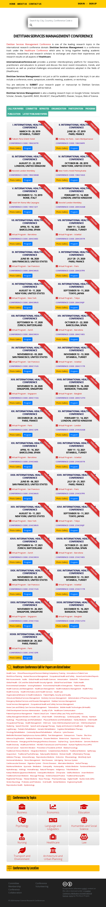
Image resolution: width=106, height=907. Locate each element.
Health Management (33, 723)
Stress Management (32, 760)
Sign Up (93, 3)
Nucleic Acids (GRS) (87, 779)
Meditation (37, 766)
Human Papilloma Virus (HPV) (80, 744)
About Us (22, 3)
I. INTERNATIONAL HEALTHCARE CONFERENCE (29, 126)
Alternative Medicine (66, 763)
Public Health (79, 682)
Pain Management (55, 735)
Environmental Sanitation (16, 685)
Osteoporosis (69, 735)
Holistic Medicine (71, 766)
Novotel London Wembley (23, 170)
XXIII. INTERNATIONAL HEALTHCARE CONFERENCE (29, 476)
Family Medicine (80, 720)
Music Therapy (44, 779)
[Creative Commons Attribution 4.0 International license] (80, 884)
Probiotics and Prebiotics (31, 782)
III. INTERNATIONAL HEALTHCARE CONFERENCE (30, 158)
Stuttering (10, 726)
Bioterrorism (64, 738)
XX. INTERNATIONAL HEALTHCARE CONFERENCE (76, 413)
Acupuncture (11, 754)
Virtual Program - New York (23, 298)
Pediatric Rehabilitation (27, 729)
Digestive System (34, 763)
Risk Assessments (13, 679)
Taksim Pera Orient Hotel (23, 139)
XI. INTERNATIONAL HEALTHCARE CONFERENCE (30, 285)
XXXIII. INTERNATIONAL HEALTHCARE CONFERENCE (30, 636)
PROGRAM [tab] (90, 108)
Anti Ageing (58, 760)
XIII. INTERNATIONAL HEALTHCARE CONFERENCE (29, 317)
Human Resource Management (36, 676)
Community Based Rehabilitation (39, 732)
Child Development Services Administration (23, 710)
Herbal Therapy (81, 763)
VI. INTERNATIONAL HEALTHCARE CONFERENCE (76, 190)
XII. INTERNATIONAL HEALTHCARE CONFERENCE (76, 285)
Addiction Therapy (13, 757)
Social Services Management (17, 704)
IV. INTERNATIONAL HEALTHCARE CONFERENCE (76, 158)
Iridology (22, 769)
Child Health (92, 720)
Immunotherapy (28, 757)
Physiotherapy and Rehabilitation (29, 720)
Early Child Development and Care (65, 723)
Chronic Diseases (49, 763)
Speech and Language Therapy (42, 726)
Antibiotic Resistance (34, 738)
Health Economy (12, 692)
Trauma (79, 735)
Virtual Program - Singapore (24, 393)
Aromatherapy (33, 769)
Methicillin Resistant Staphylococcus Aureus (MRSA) (26, 735)
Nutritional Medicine (14, 766)
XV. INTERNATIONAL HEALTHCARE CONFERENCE (29, 349)
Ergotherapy (89, 726)
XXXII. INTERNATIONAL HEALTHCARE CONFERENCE (76, 604)
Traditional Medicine (78, 751)
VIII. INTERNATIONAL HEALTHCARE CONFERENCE (76, 222)
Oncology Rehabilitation (15, 732)
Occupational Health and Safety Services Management (52, 704)
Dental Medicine (59, 782)
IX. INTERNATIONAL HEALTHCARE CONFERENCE (30, 253)
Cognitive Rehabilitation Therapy (70, 729)
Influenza (57, 732)
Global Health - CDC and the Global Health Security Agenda (29, 682)
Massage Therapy (37, 776)
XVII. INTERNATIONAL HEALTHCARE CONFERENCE (30, 381)
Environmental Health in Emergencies (58, 685)
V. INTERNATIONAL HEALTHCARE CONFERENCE (29, 190)
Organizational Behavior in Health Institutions (24, 695)
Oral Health (47, 782)
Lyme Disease (68, 732)
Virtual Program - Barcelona (23, 234)
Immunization (62, 679)
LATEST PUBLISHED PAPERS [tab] (35, 114)
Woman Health (65, 754)
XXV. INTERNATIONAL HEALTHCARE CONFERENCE (30, 508)
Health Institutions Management (68, 689)
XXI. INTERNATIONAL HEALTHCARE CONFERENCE (29, 444)
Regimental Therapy (14, 779)
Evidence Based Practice (55, 776)
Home (12, 3)
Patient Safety (79, 685)
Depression (75, 738)
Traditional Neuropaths (76, 776)
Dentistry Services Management (53, 698)
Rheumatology (71, 757)
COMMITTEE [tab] (31, 108)
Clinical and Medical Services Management (23, 698)
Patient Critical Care (41, 713)
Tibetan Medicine (30, 779)
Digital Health (73, 779)
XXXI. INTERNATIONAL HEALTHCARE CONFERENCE (29, 604)
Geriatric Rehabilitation (47, 729)
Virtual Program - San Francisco (25, 266)
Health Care (11, 673)
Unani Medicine (87, 772)
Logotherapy (11, 729)
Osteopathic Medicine (45, 772)
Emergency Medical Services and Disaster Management (28, 701)
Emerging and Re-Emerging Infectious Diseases (38, 741)
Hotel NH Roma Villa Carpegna (25, 202)
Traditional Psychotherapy (28, 754)
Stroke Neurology (13, 782)
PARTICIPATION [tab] (76, 108)
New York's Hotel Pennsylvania (72, 170)
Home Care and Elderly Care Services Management (26, 707)
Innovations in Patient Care (77, 673)
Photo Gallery (15, 148)
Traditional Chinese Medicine (17, 751)
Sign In (81, 3)
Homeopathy (59, 766)
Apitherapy (91, 751)
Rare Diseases (12, 741)
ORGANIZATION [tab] (58, 108)
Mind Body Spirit (84, 757)
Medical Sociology (71, 748)
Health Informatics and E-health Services (36, 692)
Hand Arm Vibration (27, 748)
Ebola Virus (85, 738)
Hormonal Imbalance (14, 760)
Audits (24, 679)
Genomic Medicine (91, 741)
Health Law (58, 692)
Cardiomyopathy (73, 716)
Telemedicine (53, 707)
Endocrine (60, 757)
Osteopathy (47, 766)
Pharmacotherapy (59, 779)
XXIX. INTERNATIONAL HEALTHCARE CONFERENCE (29, 572)
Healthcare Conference (36, 50)
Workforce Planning (14, 676)
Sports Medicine (76, 741)
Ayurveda (27, 766)
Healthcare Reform (27, 744)
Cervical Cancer (12, 748)
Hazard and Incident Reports (87, 676)
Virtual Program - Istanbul (69, 234)
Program (27, 148)
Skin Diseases (47, 760)
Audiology (10, 720)
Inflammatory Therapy (81, 754)
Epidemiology (29, 785)
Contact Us (35, 3)
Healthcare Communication (64, 710)
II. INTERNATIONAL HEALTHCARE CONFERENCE (76, 126)
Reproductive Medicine (45, 757)
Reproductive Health (14, 785)
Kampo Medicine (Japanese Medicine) (21, 772)
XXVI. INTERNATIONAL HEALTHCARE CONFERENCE (76, 508)
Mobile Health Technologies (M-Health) (75, 707)
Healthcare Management (44, 689)
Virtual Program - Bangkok (70, 393)
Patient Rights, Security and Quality (57, 695)
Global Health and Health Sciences (42, 679)
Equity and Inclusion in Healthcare (69, 726)
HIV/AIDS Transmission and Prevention (52, 744)
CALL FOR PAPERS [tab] (15, 108)
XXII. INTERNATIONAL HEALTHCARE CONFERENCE (76, 444)
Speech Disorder (22, 726)
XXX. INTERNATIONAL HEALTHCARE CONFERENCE (76, 572)
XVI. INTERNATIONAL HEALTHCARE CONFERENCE (76, 349)
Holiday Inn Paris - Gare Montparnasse (75, 139)
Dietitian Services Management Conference (28, 44)
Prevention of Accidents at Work (49, 748)
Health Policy (88, 689)
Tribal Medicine (72, 769)
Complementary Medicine (58, 751)
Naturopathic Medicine (49, 754)
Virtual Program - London (69, 425)
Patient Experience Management (19, 713)
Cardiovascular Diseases (16, 763)
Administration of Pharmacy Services (82, 698)
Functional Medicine (88, 766)
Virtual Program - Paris (68, 266)
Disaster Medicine (51, 738)
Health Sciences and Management (19, 689)
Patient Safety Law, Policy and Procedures (66, 713)
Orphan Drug (63, 741)
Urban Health (47, 716)
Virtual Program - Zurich (22, 330)
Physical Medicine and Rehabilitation (58, 720)
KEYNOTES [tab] (44, 108)
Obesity (85, 716)
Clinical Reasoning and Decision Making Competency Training (41, 673)
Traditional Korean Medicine (17, 776)
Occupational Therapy (15, 723)
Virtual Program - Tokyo (69, 298)
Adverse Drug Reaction (15, 738)
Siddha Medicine (73, 772)
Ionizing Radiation (35, 685)
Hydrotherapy (11, 769)
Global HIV (74, 679)
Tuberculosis (84, 679)
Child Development (88, 723)
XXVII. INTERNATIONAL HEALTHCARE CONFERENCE (30, 540)
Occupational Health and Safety (62, 676)
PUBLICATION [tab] (14, 114)
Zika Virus (88, 735)
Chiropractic (60, 772)
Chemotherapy (60, 716)
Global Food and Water (63, 682)
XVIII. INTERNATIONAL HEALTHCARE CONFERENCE (76, 381)
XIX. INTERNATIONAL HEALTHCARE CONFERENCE (29, 413)
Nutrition (92, 716)
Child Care (47, 723)
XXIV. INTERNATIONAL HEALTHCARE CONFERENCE (76, 476)
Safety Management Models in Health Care (23, 716)
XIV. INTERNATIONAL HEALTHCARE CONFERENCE (76, 317)
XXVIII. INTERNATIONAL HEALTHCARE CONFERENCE (76, 540)
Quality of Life (47, 710)
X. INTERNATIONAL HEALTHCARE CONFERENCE (76, 253)
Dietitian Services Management (64, 701)
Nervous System (71, 760)
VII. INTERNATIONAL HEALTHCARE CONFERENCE (29, 222)
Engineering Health (74, 782)
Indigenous (60, 769)
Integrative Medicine (39, 751)
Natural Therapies (47, 769)
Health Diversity (12, 744)
